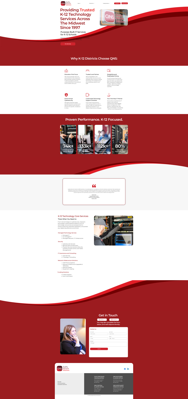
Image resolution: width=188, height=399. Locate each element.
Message (92, 341)
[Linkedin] (128, 369)
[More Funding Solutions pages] (109, 3)
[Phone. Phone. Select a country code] (111, 338)
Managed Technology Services (67, 233)
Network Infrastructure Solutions (68, 260)
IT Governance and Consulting (67, 253)
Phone (110, 336)
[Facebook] (125, 369)
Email (91, 336)
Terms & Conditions (61, 383)
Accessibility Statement (62, 384)
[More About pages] (80, 3)
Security (60, 241)
